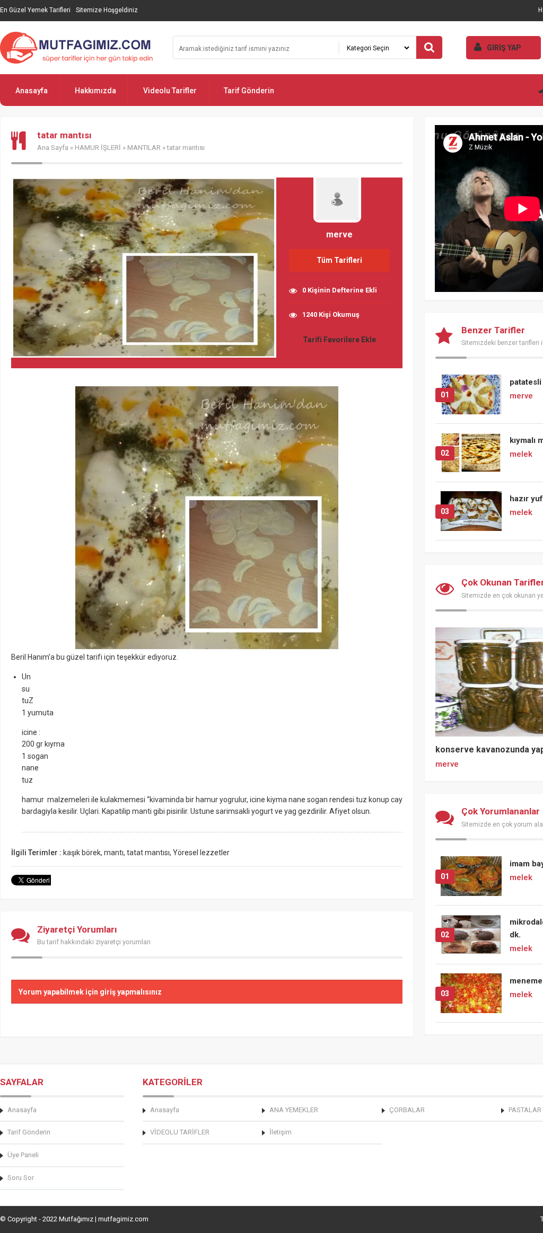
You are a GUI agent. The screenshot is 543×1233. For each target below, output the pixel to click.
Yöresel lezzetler (201, 852)
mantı (114, 852)
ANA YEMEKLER (293, 1110)
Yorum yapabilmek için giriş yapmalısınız (90, 992)
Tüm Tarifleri (339, 260)
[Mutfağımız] (79, 47)
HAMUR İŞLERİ (98, 148)
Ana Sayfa (52, 148)
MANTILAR (144, 148)
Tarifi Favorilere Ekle (339, 339)
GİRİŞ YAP (504, 47)
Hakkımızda (95, 90)
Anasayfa (31, 90)
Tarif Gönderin (249, 90)
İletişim (280, 1132)
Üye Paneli (23, 1155)
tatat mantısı (148, 852)
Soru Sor (20, 1178)
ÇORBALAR (407, 1110)
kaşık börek (82, 852)
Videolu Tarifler (170, 90)
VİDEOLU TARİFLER (179, 1132)
